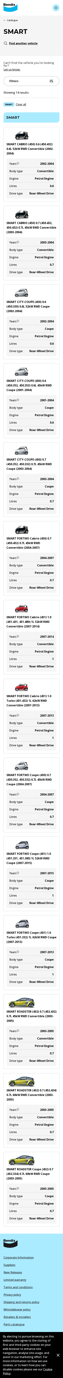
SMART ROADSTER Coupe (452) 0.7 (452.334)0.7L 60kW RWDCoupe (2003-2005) (29, 1173)
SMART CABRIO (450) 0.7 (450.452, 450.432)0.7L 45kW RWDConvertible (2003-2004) (31, 227)
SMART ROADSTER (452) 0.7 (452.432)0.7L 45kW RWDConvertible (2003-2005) (31, 1016)
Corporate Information (19, 1257)
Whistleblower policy (17, 1309)
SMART (9, 104)
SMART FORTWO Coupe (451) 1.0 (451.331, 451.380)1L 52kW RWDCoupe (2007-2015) (28, 858)
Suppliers (9, 1265)
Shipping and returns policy (21, 1302)
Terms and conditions (18, 1287)
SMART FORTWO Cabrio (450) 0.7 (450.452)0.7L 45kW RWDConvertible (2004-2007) (28, 543)
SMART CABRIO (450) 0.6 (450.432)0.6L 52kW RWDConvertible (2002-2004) (30, 148)
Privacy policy (12, 1295)
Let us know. (12, 69)
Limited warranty (15, 1280)
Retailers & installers (17, 1317)
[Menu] (56, 8)
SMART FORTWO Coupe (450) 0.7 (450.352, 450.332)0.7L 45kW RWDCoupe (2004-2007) (29, 779)
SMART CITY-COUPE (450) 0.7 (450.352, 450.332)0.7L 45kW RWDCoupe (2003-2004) (29, 464)
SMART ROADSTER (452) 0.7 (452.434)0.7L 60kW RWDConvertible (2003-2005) (31, 1094)
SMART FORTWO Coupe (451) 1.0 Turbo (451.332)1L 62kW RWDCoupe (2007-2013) (31, 937)
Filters (13, 81)
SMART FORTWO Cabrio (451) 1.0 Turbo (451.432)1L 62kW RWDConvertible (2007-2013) (28, 700)
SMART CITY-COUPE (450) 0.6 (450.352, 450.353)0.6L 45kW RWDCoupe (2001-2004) (29, 385)
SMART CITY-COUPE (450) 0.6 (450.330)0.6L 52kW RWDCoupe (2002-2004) (28, 306)
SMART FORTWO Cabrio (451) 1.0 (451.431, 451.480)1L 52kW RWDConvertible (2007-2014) (28, 621)
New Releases (13, 1272)
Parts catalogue (14, 1324)
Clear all (21, 104)
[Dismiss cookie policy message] (58, 1355)
